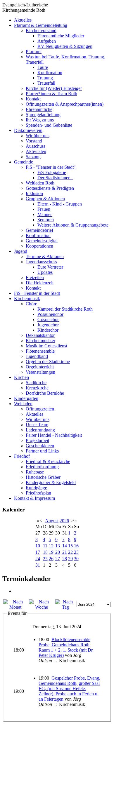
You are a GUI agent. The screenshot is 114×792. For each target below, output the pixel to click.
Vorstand (34, 140)
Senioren (45, 219)
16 (76, 545)
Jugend (20, 251)
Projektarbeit (37, 440)
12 (51, 545)
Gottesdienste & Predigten (50, 188)
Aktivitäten (36, 151)
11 (45, 545)
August (51, 520)
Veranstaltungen (40, 372)
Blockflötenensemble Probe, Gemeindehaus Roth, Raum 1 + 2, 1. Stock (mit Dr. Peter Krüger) (66, 647)
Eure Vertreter (50, 266)
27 (57, 558)
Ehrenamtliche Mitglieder (60, 35)
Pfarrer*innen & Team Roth (51, 93)
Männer (44, 214)
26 (51, 558)
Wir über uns (37, 135)
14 (64, 545)
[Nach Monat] (15, 607)
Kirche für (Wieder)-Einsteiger (54, 88)
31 (37, 565)
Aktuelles (23, 20)
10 (37, 545)
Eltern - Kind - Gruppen (59, 203)
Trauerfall (46, 83)
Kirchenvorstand (41, 30)
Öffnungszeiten (40, 408)
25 (45, 558)
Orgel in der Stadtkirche (48, 361)
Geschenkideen (40, 445)
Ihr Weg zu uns (40, 119)
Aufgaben (46, 41)
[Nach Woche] (41, 607)
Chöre (31, 303)
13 (57, 545)
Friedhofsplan (38, 492)
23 (76, 552)
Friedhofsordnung (42, 466)
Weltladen (23, 403)
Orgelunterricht (40, 366)
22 (70, 552)
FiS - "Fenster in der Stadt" (51, 167)
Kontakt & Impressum (34, 498)
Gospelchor (48, 319)
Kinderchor (47, 330)
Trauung (45, 77)
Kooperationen (39, 245)
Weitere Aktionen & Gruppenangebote (72, 224)
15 (70, 545)
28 (64, 558)
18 (45, 552)
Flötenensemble (40, 351)
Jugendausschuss (41, 261)
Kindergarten (26, 398)
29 (70, 558)
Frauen (43, 209)
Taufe (42, 67)
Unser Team (37, 424)
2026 (64, 520)
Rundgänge (36, 487)
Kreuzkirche (37, 387)
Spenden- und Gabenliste (49, 125)
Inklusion (34, 193)
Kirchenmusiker (40, 340)
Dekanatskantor (40, 335)
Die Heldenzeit (39, 282)
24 (37, 558)
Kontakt (33, 98)
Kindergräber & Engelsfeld (51, 482)
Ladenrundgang (40, 429)
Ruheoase (35, 471)
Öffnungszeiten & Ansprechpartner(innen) (64, 104)
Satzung (33, 156)
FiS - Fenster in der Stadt (37, 293)
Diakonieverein (28, 130)
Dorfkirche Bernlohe (45, 393)
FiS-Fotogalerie (51, 172)
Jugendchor (48, 324)
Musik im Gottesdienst (46, 345)
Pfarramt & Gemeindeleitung (40, 25)
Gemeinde (23, 161)
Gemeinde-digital (42, 240)
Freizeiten (35, 277)
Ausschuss (35, 146)
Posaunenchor (50, 314)
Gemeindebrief (39, 230)
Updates (45, 272)
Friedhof (22, 456)
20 (57, 552)
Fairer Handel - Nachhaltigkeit (54, 435)
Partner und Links (42, 450)
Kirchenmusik (27, 298)
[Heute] (65, 607)
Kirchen (21, 377)
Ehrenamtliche (39, 109)
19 (51, 552)
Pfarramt (34, 51)
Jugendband (37, 356)
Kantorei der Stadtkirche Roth (65, 309)
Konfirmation (49, 72)
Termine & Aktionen (45, 256)
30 (76, 558)
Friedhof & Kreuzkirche (48, 461)
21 (64, 552)
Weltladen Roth (40, 182)
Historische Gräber (43, 477)
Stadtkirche (36, 382)
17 (37, 552)
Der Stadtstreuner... (55, 177)
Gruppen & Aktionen (45, 198)
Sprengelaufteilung (43, 114)
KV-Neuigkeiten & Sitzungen (64, 46)
